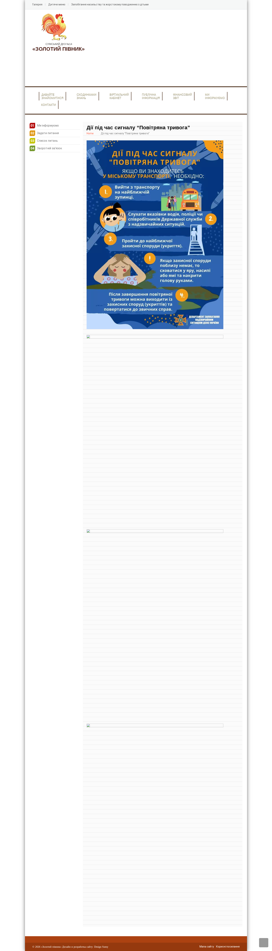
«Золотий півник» (51, 946)
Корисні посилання (228, 946)
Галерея (37, 4)
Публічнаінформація (151, 96)
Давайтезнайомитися (52, 96)
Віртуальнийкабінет (119, 96)
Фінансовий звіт (182, 96)
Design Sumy (101, 946)
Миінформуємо (215, 96)
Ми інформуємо (48, 125)
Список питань (47, 140)
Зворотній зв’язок (49, 148)
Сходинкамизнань (86, 96)
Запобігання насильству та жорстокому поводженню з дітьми (110, 4)
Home (90, 133)
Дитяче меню (56, 4)
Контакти (48, 104)
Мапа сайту (206, 946)
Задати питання (48, 133)
